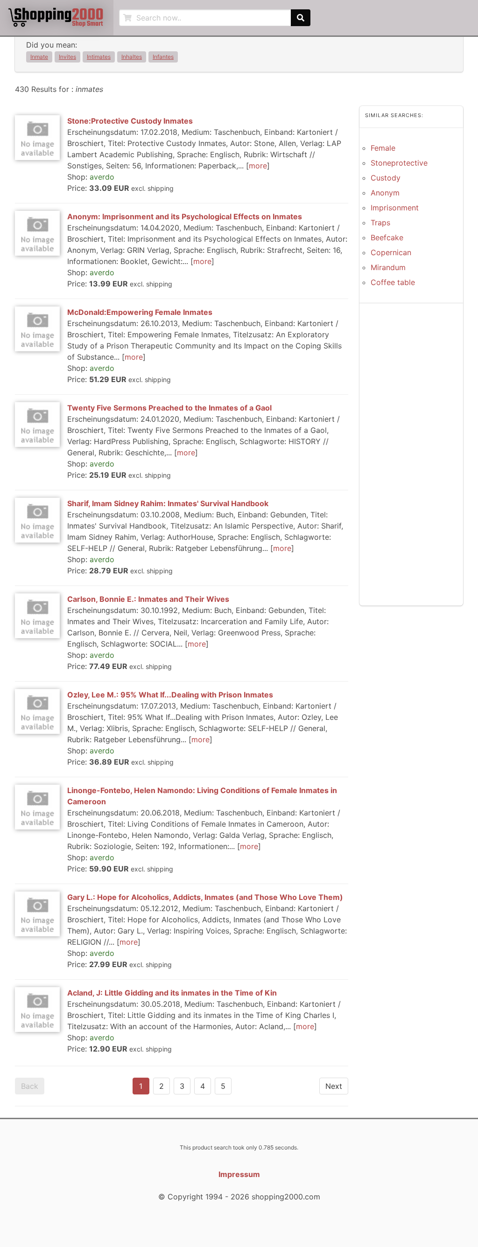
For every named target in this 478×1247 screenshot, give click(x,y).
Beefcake (387, 237)
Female (383, 148)
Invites (67, 56)
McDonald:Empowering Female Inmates (139, 312)
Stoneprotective (399, 162)
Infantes (163, 56)
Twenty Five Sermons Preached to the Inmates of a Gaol (169, 407)
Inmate (39, 56)
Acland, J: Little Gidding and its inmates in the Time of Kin (172, 992)
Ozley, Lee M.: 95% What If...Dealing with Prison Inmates (170, 694)
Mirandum (388, 267)
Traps (380, 222)
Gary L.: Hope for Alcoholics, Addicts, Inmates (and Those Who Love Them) (205, 897)
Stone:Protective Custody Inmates (130, 120)
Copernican (391, 252)
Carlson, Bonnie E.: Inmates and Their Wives (148, 599)
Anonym (385, 192)
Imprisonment (395, 207)
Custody (386, 177)
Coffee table (393, 282)
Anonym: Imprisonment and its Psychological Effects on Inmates (184, 216)
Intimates (99, 56)
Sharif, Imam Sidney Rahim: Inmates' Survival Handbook (167, 503)
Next (333, 1086)
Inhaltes (131, 56)
